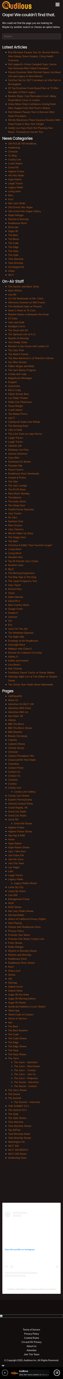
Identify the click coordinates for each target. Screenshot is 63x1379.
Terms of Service (17, 1018)
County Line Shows (18, 795)
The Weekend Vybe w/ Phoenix (25, 306)
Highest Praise (16, 171)
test (10, 1022)
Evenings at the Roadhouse (23, 640)
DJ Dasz (13, 318)
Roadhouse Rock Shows (21, 962)
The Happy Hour (17, 537)
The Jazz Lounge (17, 485)
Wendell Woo (15, 557)
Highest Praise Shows (20, 831)
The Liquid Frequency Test (22, 581)
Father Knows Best (18, 394)
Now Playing (15, 923)
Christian (13, 151)
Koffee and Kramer (18, 660)
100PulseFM (15, 696)
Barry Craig (14, 390)
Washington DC (16, 1142)
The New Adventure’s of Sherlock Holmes (31, 358)
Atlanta (12, 720)
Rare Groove (15, 525)
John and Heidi (16, 322)
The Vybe (13, 255)
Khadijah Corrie (16, 326)
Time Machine (15, 259)
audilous (22, 1289)
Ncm (10, 199)
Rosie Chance (15, 469)
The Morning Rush (18, 425)
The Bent (13, 235)
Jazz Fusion (14, 513)
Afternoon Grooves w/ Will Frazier (26, 302)
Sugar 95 (13, 231)
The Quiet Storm (17, 501)
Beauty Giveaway (17, 736)
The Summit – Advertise (27, 1102)
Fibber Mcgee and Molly (21, 366)
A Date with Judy (17, 374)
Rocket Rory (15, 589)
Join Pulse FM (16, 855)
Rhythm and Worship (19, 954)
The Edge (13, 247)
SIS (10, 978)
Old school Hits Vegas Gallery (24, 211)
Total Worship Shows (19, 1138)
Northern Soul (15, 521)
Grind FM (13, 167)
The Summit (14, 1098)
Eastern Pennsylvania (20, 799)
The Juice (13, 1058)
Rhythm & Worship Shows (22, 950)
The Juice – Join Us (25, 1074)
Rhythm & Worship (18, 219)
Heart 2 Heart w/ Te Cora (21, 310)
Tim (10, 620)
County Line (14, 159)
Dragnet (12, 382)
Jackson (12, 617)
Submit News (15, 990)
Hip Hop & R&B (16, 835)
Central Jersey (16, 748)
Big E (11, 569)
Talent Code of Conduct (21, 1014)
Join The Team (16, 863)
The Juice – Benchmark (27, 1066)
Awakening (14, 147)
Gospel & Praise (17, 477)
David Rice (14, 601)
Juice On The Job (17, 628)
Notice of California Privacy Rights (27, 919)
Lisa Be (12, 294)
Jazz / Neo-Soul (17, 851)
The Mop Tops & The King (22, 577)
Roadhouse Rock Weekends (23, 473)
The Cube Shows (17, 1038)
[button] (57, 4)
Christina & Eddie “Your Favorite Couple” (30, 545)
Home (11, 839)
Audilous (11, 1289)
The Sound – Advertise (26, 1082)
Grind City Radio (17, 811)
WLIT (11, 275)
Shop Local (14, 970)
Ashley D (13, 656)
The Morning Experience (21, 573)
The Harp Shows (17, 1054)
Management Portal (18, 899)
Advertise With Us (18, 712)
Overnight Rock (16, 644)
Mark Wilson (15, 290)
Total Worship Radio (19, 1134)
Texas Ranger (15, 406)
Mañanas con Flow (18, 449)
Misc (10, 195)
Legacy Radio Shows (25, 883)
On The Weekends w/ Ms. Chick (26, 298)
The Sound (14, 1094)
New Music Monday (19, 493)
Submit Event (15, 986)
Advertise (31, 1350)
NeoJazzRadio (16, 915)
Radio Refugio (15, 215)
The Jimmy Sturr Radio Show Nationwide (30, 684)
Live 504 (12, 895)
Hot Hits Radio (16, 175)
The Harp (13, 251)
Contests (13, 779)
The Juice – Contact (25, 1070)
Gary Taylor (14, 585)
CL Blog (12, 155)
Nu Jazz (12, 517)
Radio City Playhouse (20, 402)
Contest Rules (31, 1338)
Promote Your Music (19, 935)
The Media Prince (17, 414)
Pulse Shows (15, 943)
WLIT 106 (13, 1145)
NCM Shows (15, 907)
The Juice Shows (17, 1090)
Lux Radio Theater (18, 398)
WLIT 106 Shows (17, 1153)
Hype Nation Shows (19, 847)
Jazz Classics (16, 529)
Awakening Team (17, 1157)
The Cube (13, 243)
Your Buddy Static (18, 342)
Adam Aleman (15, 597)
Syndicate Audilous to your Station (27, 1006)
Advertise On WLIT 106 (21, 704)
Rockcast (13, 227)
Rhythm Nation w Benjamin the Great (28, 314)
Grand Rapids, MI (17, 807)
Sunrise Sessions (17, 453)
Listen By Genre (17, 891)
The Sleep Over (16, 505)
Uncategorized (16, 267)
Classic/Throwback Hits (21, 755)
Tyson (11, 593)
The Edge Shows (17, 1046)
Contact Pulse (15, 767)
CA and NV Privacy (32, 1342)
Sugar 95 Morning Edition (22, 998)
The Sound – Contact (25, 1086)
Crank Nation (15, 163)
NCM (11, 903)
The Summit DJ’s (17, 1110)
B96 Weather (15, 732)
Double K (13, 613)
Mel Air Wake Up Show (20, 533)
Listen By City (15, 887)
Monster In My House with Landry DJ (28, 346)
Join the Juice (15, 859)
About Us (13, 700)
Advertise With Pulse (19, 708)
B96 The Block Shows (20, 728)
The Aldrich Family (18, 354)
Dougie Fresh (15, 609)
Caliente (12, 740)
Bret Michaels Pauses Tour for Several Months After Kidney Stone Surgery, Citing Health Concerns (33, 56)
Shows (11, 974)
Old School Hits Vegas (20, 207)
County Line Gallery (25, 791)
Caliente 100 (15, 445)
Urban (11, 271)
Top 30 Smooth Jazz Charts (23, 561)
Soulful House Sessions (21, 509)
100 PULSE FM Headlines (22, 143)
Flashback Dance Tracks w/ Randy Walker (31, 672)
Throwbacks (14, 497)
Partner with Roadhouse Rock (24, 927)
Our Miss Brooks (17, 362)
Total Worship (15, 263)
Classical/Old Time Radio (22, 759)
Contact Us (14, 771)
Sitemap (12, 982)
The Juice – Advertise (26, 1062)
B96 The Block (16, 724)
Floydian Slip (15, 465)
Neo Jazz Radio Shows (21, 911)
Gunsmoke (14, 386)
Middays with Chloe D (20, 648)
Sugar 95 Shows (17, 1002)
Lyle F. (11, 418)
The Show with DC (18, 330)
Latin (10, 871)
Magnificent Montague (20, 378)
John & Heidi (15, 429)
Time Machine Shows (19, 1126)
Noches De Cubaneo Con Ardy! (25, 652)
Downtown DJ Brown (19, 461)
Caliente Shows (16, 744)
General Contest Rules (20, 803)
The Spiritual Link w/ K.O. (22, 334)
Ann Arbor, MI (15, 716)
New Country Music (19, 605)
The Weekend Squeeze (20, 632)
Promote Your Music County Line (26, 939)
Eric (10, 624)
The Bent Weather (18, 1030)
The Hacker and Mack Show (23, 286)
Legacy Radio (15, 187)
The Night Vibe (16, 636)
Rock (11, 966)
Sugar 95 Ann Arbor (18, 994)
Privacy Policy (16, 931)
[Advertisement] (31, 1180)
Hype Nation (15, 179)
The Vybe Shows (17, 1118)
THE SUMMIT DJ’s (18, 1106)
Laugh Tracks (15, 183)
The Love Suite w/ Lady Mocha (25, 433)
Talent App (13, 1010)
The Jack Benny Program (22, 370)
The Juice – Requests (26, 1078)
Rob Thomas (15, 668)
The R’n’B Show (16, 489)
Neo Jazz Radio (16, 203)
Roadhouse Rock (17, 223)
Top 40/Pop (14, 1130)
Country (12, 783)
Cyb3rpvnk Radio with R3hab (24, 422)
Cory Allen (13, 457)
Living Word (14, 549)
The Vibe (13, 481)
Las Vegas (13, 867)
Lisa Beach (14, 664)
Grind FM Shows (23, 823)
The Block (13, 239)
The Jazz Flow (16, 350)
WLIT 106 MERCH (18, 1149)
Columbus (13, 763)
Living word (14, 191)
